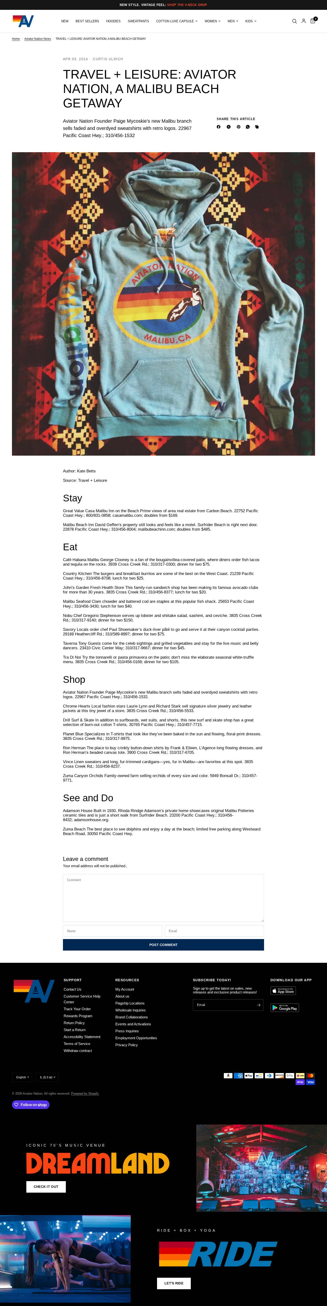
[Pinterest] (239, 127)
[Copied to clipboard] (258, 127)
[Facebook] (219, 127)
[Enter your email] (258, 1005)
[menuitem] (65, 21)
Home (16, 39)
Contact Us (72, 989)
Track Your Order (77, 1009)
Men (231, 21)
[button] (46, 1187)
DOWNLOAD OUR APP (291, 980)
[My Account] (303, 21)
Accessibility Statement (82, 1037)
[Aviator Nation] (163, 1168)
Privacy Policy (126, 1045)
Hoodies (113, 21)
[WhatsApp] (249, 127)
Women (211, 21)
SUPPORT (73, 980)
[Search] (294, 21)
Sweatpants (138, 21)
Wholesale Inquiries (130, 1010)
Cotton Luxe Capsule (175, 21)
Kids (249, 21)
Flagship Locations (130, 1003)
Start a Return (74, 1030)
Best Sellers (87, 21)
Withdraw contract (78, 1051)
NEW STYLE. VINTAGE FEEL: (163, 5)
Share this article (236, 119)
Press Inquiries (127, 1031)
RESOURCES (127, 980)
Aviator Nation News (37, 39)
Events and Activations (133, 1024)
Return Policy (74, 1023)
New (64, 21)
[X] (229, 127)
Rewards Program (78, 1016)
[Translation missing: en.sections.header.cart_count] (311, 21)
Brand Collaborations (131, 1017)
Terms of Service (77, 1044)
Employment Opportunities (136, 1038)
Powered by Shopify (85, 1093)
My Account (124, 989)
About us (122, 996)
